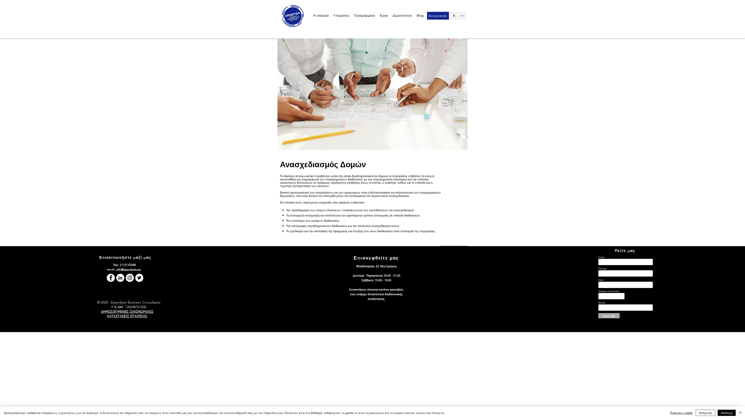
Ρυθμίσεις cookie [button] (681, 413)
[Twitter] (139, 278)
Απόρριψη (705, 413)
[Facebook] (111, 278)
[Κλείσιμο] (740, 413)
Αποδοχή (726, 413)
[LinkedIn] (120, 278)
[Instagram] (130, 278)
